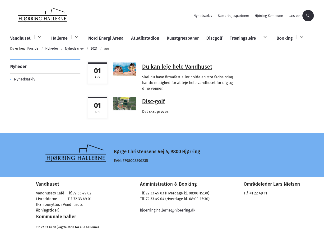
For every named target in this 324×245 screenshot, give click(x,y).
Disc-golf (153, 101)
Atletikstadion (145, 38)
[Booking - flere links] (301, 37)
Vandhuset (20, 38)
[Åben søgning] (308, 15)
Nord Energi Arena (106, 38)
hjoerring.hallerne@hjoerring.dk (167, 210)
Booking (285, 38)
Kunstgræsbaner (183, 38)
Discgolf (214, 38)
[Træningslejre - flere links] (264, 37)
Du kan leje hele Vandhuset (177, 66)
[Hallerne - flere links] (76, 37)
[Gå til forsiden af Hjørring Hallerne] (100, 16)
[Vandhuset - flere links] (39, 37)
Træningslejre (243, 38)
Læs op (294, 16)
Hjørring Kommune (269, 16)
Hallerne (59, 38)
